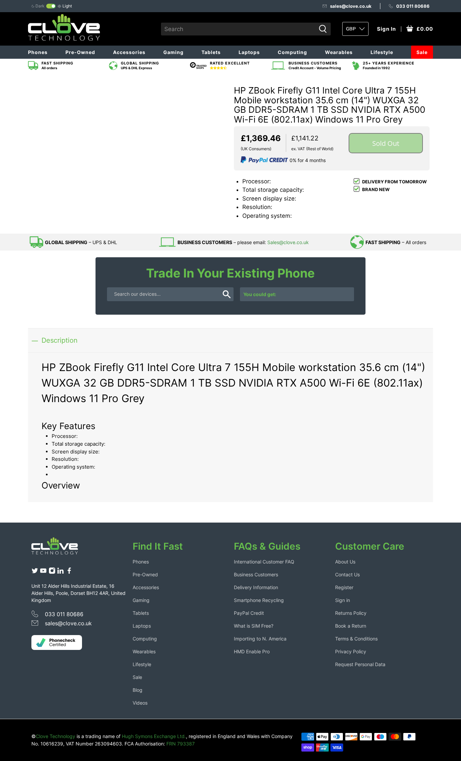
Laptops (249, 52)
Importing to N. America (260, 638)
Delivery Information (256, 587)
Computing (292, 52)
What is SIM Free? (253, 626)
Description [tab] (60, 340)
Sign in (342, 600)
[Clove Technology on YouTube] (43, 572)
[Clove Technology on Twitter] (34, 572)
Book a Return (350, 626)
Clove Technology (55, 736)
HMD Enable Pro (252, 651)
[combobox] (238, 29)
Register (344, 587)
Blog (137, 690)
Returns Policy (351, 613)
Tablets (211, 52)
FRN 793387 (180, 743)
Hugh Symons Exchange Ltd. (154, 736)
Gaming (173, 52)
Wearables (339, 52)
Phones (38, 52)
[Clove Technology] (59, 548)
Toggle (51, 6)
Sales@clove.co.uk (288, 242)
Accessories (129, 52)
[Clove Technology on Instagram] (52, 572)
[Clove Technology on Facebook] (69, 572)
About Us (345, 562)
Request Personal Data (360, 664)
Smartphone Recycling (259, 600)
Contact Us (347, 574)
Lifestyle (382, 52)
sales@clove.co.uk (351, 6)
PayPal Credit (249, 613)
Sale (422, 52)
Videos (140, 703)
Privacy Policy (350, 651)
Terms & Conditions (356, 638)
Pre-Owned (80, 52)
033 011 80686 (413, 6)
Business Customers (256, 574)
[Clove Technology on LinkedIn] (60, 572)
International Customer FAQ (264, 562)
